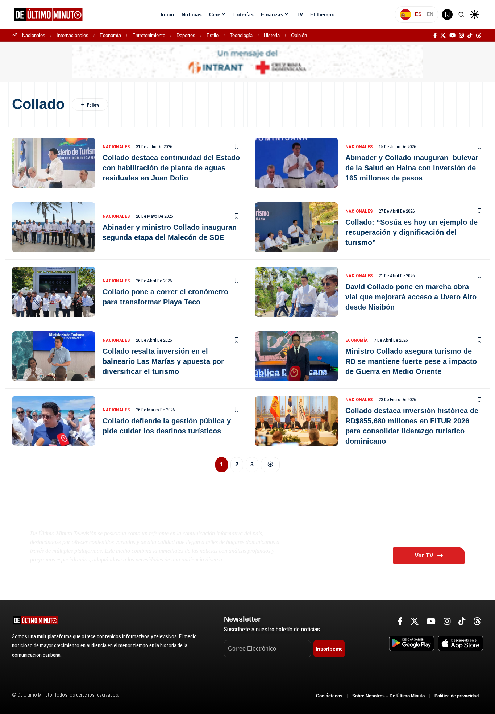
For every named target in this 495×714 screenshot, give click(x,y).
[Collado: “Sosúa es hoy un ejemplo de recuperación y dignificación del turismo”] (296, 227)
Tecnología (241, 35)
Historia (272, 35)
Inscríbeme (329, 649)
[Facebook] (435, 35)
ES (418, 14)
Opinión (299, 35)
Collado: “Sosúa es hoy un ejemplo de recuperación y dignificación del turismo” (411, 232)
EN (430, 14)
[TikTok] (470, 35)
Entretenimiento (148, 35)
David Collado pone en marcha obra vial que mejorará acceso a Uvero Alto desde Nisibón (411, 297)
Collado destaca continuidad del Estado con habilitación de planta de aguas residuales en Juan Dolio (171, 168)
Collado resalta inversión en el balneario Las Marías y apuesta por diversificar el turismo (163, 361)
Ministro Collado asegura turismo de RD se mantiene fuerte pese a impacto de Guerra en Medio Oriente (411, 361)
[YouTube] (452, 35)
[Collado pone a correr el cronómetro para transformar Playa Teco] (53, 292)
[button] (461, 14)
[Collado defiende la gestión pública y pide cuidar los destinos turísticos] (53, 421)
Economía (110, 35)
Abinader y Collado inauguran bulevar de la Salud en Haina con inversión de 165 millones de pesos (411, 168)
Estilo (213, 35)
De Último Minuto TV (90, 516)
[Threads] (478, 35)
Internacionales (72, 35)
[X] (443, 35)
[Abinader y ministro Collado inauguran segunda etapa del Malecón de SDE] (53, 227)
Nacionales (33, 35)
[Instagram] (461, 35)
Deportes (185, 35)
